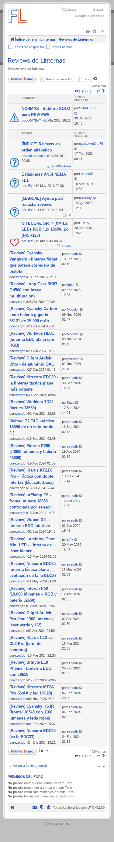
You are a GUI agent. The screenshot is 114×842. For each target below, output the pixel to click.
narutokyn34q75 (91, 143)
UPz (29, 186)
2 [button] (82, 91)
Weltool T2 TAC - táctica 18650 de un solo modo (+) (31, 427)
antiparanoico (36, 156)
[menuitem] (88, 32)
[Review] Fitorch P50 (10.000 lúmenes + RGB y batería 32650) (33, 594)
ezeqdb (19, 277)
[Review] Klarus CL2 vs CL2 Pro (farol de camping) (31, 643)
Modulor (73, 309)
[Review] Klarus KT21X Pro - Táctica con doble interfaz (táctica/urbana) (31, 476)
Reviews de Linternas (36, 60)
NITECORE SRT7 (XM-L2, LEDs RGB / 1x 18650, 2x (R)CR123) (45, 229)
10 (62, 165)
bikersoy (85, 198)
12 (69, 165)
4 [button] (88, 91)
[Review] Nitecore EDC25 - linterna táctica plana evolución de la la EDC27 (33, 569)
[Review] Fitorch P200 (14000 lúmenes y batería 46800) (32, 451)
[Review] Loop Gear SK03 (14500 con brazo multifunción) (33, 290)
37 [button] (98, 91)
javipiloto (73, 359)
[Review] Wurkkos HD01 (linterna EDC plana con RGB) (31, 339)
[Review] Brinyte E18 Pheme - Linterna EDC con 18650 (30, 668)
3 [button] (85, 91)
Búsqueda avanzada (89, 15)
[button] (76, 91)
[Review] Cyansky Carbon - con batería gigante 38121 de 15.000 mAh (33, 314)
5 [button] (91, 91)
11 (65, 165)
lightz (70, 284)
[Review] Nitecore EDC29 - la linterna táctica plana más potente (33, 383)
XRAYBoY (33, 120)
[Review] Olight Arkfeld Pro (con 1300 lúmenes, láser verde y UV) (31, 619)
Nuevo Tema (16, 77)
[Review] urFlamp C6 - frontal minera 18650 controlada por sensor (30, 501)
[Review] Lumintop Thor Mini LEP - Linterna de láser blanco (32, 545)
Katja (70, 402)
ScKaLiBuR (87, 108)
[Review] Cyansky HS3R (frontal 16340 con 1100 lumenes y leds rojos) (31, 712)
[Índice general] (18, 25)
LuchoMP (86, 174)
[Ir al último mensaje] (76, 113)
